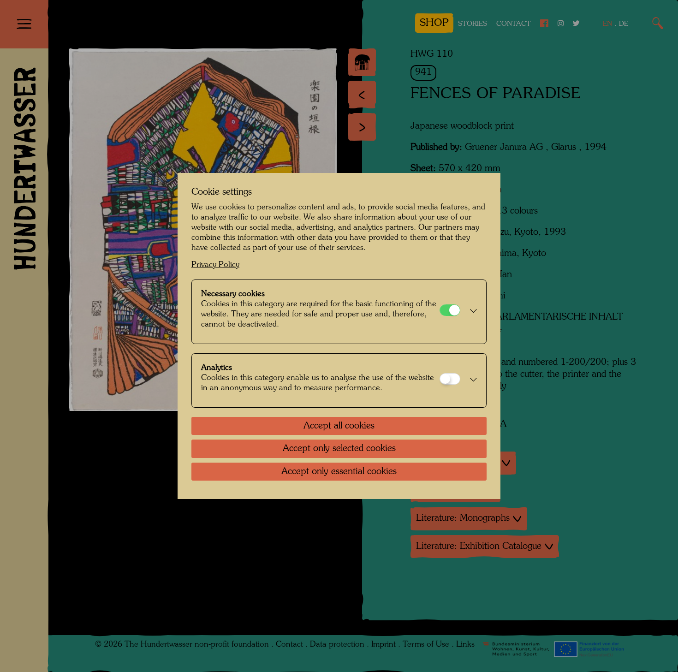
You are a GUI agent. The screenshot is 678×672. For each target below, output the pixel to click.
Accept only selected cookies (339, 448)
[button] (471, 312)
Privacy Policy (215, 265)
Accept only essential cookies (339, 471)
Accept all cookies (339, 426)
